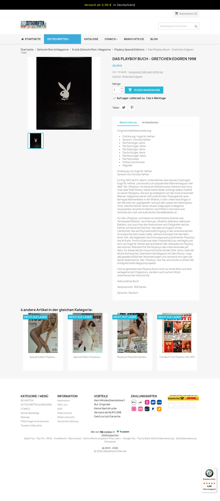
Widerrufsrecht (66, 417)
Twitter (171, 405)
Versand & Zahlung (67, 421)
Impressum (63, 400)
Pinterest (132, 107)
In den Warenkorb (144, 90)
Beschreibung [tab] (128, 122)
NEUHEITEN (27, 400)
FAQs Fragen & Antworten (35, 421)
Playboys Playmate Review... (132, 357)
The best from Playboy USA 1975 (177, 357)
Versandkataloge (30, 412)
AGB (59, 408)
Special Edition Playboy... (43, 357)
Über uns (62, 404)
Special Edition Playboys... (87, 357)
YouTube (178, 405)
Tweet (123, 107)
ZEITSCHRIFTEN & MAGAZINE (36, 404)
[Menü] (215, 469)
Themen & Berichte (31, 425)
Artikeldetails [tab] (150, 122)
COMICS (25, 408)
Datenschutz (64, 412)
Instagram (192, 405)
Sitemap (25, 417)
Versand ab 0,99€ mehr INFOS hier (146, 72)
